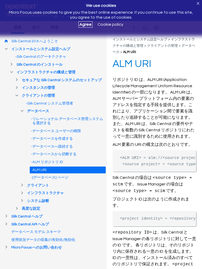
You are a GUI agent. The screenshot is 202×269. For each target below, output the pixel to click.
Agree (85, 24)
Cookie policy (110, 24)
